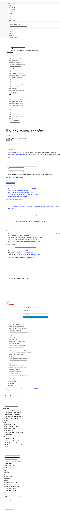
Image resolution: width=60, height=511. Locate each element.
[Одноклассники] (8, 140)
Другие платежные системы (15, 13)
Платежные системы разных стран (17, 116)
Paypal (11, 11)
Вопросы (12, 35)
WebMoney (11, 54)
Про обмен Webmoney (14, 60)
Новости (10, 1)
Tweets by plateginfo (10, 301)
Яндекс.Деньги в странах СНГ (16, 77)
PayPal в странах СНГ (14, 82)
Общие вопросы (13, 92)
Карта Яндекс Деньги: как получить (17, 71)
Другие (10, 109)
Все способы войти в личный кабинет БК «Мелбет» (20, 239)
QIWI (11, 5)
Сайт (7, 171)
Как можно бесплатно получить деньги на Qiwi (25, 247)
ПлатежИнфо (9, 135)
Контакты (10, 385)
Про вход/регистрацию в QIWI (16, 99)
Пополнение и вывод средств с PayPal (17, 90)
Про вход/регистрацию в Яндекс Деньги (18, 69)
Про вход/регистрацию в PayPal (16, 84)
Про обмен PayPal (13, 88)
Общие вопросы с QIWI (14, 107)
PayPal (10, 81)
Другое (11, 79)
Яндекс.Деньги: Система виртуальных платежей (19, 352)
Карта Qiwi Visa (13, 339)
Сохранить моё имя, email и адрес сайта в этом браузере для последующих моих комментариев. (29, 174)
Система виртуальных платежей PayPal (17, 367)
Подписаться (35, 316)
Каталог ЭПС (12, 29)
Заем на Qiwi (13, 337)
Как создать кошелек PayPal (21, 250)
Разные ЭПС (12, 118)
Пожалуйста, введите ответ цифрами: (15, 177)
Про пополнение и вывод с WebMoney (17, 64)
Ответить (10, 157)
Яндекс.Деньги (13, 7)
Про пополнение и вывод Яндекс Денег (18, 75)
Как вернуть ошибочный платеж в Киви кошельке (28, 254)
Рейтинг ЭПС (12, 14)
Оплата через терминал (15, 20)
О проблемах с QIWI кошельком (16, 105)
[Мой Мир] (9, 140)
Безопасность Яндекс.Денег (17, 354)
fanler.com (36, 388)
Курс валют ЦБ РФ (14, 37)
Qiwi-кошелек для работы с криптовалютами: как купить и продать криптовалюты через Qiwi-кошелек (32, 233)
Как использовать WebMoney (16, 62)
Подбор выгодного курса (15, 24)
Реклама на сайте (12, 381)
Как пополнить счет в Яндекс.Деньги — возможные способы (22, 237)
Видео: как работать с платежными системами (19, 31)
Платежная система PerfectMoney (16, 110)
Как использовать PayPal (15, 86)
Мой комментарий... (10, 166)
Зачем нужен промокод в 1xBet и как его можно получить (21, 241)
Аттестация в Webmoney (15, 56)
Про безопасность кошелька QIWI (16, 97)
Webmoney (12, 9)
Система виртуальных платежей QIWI (17, 333)
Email (7, 169)
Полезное (10, 27)
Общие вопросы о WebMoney (16, 66)
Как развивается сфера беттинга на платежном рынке (20, 235)
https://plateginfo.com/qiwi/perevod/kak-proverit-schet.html (20, 154)
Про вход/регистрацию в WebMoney (17, 58)
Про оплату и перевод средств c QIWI (17, 101)
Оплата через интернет (14, 18)
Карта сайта (11, 383)
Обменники (10, 22)
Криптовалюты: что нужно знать (16, 16)
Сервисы (12, 33)
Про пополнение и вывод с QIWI (16, 103)
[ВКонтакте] (6, 140)
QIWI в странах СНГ (14, 335)
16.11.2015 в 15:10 (12, 149)
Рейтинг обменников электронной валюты (18, 26)
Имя (7, 168)
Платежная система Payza (15, 114)
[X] (11, 140)
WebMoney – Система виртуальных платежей (18, 320)
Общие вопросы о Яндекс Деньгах (17, 73)
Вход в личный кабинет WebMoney (23, 248)
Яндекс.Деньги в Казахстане (26, 252)
